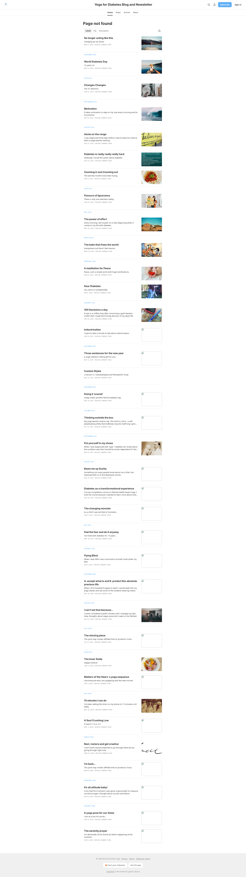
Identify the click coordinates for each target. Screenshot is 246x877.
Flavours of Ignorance (97, 195)
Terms (131, 858)
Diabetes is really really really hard (104, 154)
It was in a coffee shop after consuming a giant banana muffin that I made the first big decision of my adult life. (108, 314)
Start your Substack (116, 865)
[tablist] (97, 30)
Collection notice (143, 858)
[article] (123, 43)
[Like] (85, 48)
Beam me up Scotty (95, 468)
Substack (110, 871)
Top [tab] (94, 31)
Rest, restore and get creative (101, 744)
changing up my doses (94, 41)
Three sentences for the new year (104, 353)
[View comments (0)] (102, 48)
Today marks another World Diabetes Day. (102, 397)
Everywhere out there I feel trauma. (99, 248)
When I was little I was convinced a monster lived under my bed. (110, 560)
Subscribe (225, 4)
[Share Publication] (214, 4)
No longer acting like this (98, 38)
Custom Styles (92, 371)
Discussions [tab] (104, 31)
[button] (110, 12)
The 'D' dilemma (91, 88)
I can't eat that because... (98, 609)
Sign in (238, 4)
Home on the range (95, 134)
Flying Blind (91, 555)
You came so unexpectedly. (96, 289)
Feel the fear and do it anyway (101, 532)
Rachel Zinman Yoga (103, 45)
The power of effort (95, 219)
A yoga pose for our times (99, 812)
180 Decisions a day (96, 309)
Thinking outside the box (98, 417)
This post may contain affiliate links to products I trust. (108, 639)
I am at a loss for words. (94, 816)
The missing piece (94, 635)
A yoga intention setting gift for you (100, 356)
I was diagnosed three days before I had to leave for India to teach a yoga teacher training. (110, 139)
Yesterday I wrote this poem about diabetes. (103, 157)
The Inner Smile (93, 659)
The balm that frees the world (101, 244)
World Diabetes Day (95, 61)
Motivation (90, 108)
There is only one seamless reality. (99, 199)
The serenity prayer (95, 830)
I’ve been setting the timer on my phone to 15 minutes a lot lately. (110, 705)
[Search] (208, 4)
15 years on (89, 65)
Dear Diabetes (92, 286)
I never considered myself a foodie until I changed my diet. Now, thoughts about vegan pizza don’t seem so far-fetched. (110, 614)
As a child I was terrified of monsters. (100, 512)
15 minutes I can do (95, 700)
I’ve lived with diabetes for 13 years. (100, 535)
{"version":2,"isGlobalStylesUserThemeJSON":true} (106, 374)
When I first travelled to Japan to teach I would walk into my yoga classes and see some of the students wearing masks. (110, 589)
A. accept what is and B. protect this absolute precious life (110, 583)
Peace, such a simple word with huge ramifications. (106, 272)
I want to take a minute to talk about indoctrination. (107, 333)
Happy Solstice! (91, 662)
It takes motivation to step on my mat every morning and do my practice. (110, 113)
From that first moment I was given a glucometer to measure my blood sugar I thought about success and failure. (111, 792)
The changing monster (97, 508)
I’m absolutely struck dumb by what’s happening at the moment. (108, 835)
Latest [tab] (88, 31)
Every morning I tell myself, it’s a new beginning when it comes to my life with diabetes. (109, 224)
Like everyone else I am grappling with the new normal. (108, 680)
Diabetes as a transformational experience (109, 488)
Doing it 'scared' (93, 394)
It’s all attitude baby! (95, 787)
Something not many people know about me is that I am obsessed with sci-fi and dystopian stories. (109, 473)
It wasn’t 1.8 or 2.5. (92, 724)
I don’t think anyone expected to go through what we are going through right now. (109, 748)
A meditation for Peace (97, 268)
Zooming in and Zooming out (101, 172)
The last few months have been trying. (101, 175)
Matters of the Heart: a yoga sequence (106, 676)
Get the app (135, 865)
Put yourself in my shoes (98, 443)
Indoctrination (92, 329)
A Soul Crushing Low (96, 720)
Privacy (125, 858)
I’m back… (90, 763)
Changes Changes (95, 85)
